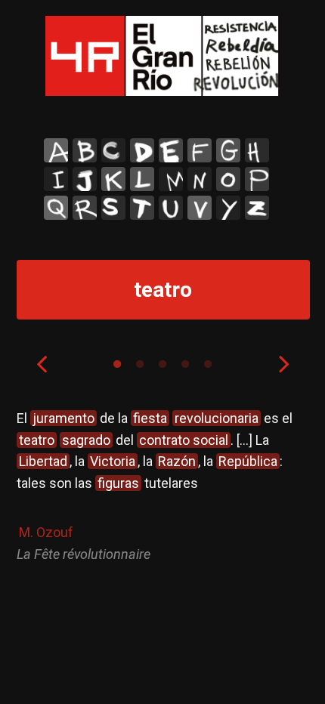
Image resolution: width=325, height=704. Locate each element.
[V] (199, 208)
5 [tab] (207, 364)
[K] (113, 179)
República (247, 461)
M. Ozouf (46, 532)
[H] (257, 150)
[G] (228, 150)
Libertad (43, 461)
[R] (85, 208)
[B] (85, 150)
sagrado (86, 440)
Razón (177, 461)
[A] (56, 150)
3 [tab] (162, 364)
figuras (118, 483)
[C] (113, 150)
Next (284, 363)
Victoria (112, 461)
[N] (199, 179)
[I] (56, 179)
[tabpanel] (163, 487)
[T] (142, 208)
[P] (257, 179)
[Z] (257, 208)
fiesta (150, 418)
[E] (171, 150)
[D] (142, 150)
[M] (171, 179)
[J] (85, 179)
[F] (199, 150)
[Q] (56, 208)
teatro (36, 440)
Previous (41, 363)
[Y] (228, 208)
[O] (228, 179)
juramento (63, 418)
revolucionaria (216, 418)
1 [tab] (117, 364)
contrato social (183, 440)
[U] (171, 208)
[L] (142, 179)
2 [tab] (139, 364)
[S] (113, 208)
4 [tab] (185, 364)
